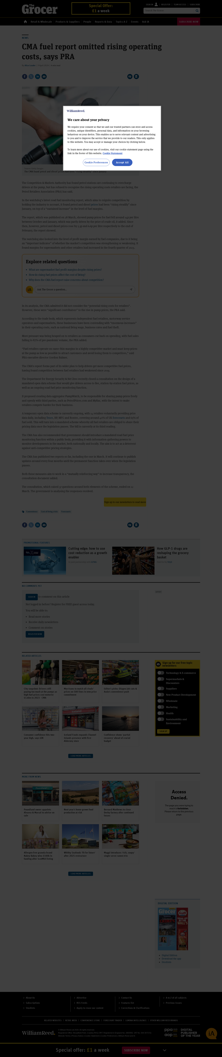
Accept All (122, 162)
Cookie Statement (112, 153)
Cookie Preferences (96, 162)
